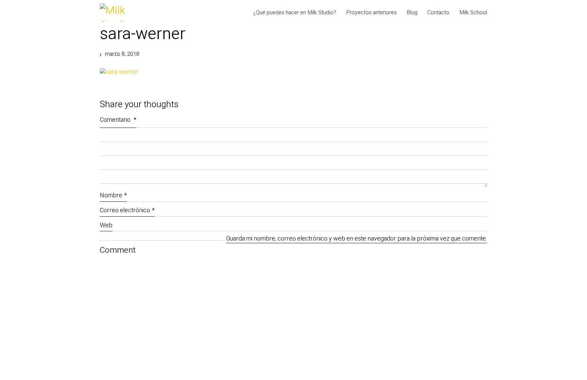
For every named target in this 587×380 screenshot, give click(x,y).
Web (106, 225)
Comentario (118, 120)
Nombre (113, 195)
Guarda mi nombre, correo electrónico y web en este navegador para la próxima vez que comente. (356, 239)
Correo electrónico (127, 210)
